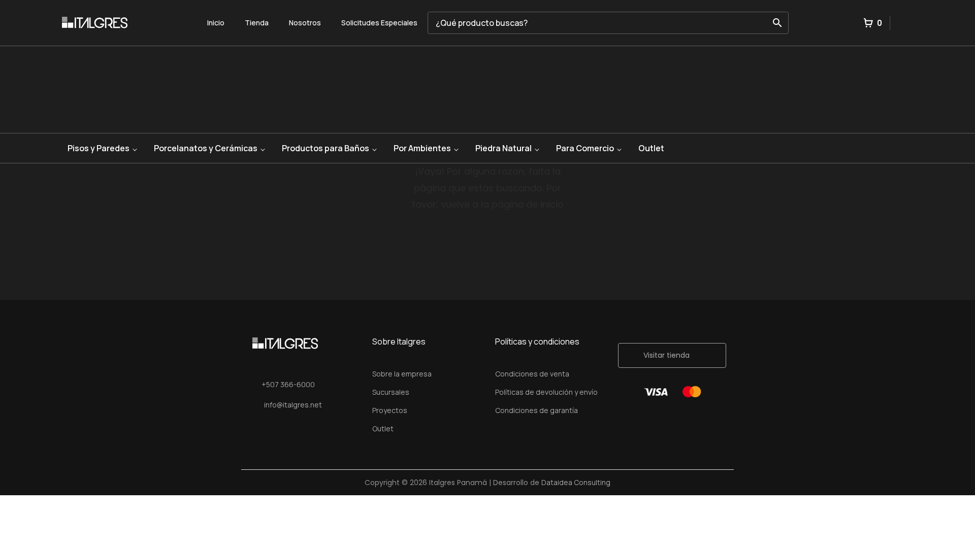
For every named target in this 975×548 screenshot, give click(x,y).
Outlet (651, 148)
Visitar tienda (666, 355)
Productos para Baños (325, 148)
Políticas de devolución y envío (546, 392)
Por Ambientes (422, 148)
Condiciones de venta (532, 374)
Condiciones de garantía (536, 410)
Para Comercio (585, 148)
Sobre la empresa (402, 374)
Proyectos (389, 410)
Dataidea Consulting (575, 482)
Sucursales (390, 392)
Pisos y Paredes (98, 148)
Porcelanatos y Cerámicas (205, 148)
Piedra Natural (503, 148)
